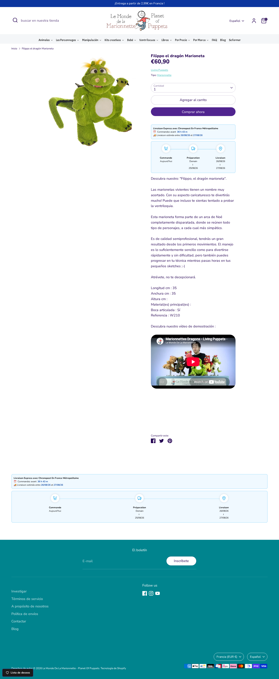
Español (234, 21)
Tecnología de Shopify (113, 668)
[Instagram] (151, 593)
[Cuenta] (254, 21)
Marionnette (164, 75)
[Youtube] (157, 593)
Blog (15, 629)
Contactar (18, 621)
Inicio (14, 48)
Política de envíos (24, 614)
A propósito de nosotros (30, 606)
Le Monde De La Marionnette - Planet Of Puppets (71, 668)
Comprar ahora (193, 112)
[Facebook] (144, 593)
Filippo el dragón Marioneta (38, 48)
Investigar (19, 591)
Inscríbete (181, 561)
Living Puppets (159, 70)
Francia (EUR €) (227, 657)
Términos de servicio (27, 599)
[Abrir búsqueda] (15, 20)
